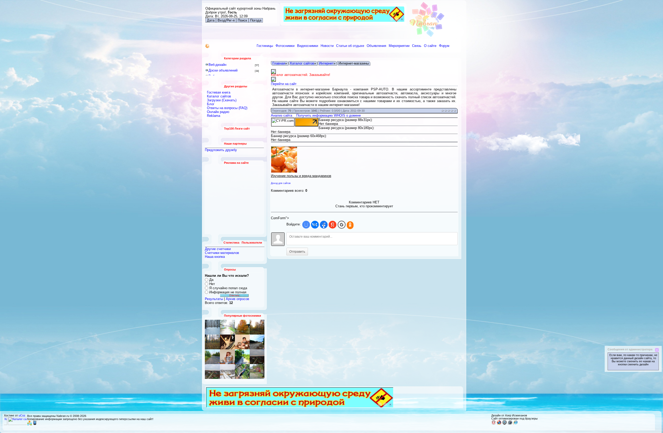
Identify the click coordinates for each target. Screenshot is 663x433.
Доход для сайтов (281, 183)
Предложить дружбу (221, 150)
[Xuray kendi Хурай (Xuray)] (257, 342)
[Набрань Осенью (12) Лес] (257, 327)
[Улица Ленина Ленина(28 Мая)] (242, 327)
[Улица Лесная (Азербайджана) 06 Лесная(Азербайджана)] (257, 371)
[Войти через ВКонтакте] (315, 225)
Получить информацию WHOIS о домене (328, 115)
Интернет (326, 63)
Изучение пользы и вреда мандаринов (301, 176)
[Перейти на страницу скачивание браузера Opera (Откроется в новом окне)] (493, 423)
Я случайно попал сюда (228, 288)
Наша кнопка (215, 257)
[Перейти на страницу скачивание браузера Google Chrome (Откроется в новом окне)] (504, 423)
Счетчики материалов (222, 253)
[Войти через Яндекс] (332, 225)
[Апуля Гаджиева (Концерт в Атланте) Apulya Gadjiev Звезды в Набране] (242, 342)
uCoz (22, 415)
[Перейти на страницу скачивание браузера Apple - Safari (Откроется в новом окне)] (510, 423)
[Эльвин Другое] (242, 371)
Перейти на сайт (284, 84)
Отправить (297, 251)
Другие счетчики (218, 249)
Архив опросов (237, 299)
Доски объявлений (222, 70)
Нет (212, 284)
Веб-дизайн (217, 65)
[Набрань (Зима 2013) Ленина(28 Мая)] (212, 371)
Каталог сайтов (302, 63)
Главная (278, 63)
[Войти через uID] (306, 225)
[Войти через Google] (341, 225)
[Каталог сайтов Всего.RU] (19, 423)
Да (211, 280)
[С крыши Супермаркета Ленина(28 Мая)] (212, 356)
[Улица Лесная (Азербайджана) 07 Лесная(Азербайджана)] (227, 327)
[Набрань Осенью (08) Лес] (212, 342)
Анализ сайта (281, 115)
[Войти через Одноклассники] (350, 225)
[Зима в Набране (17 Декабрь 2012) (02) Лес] (212, 327)
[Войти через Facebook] (324, 225)
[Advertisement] (234, 199)
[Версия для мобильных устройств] (35, 424)
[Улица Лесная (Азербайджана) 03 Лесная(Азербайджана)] (227, 342)
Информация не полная (227, 292)
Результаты (214, 299)
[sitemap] (29, 424)
